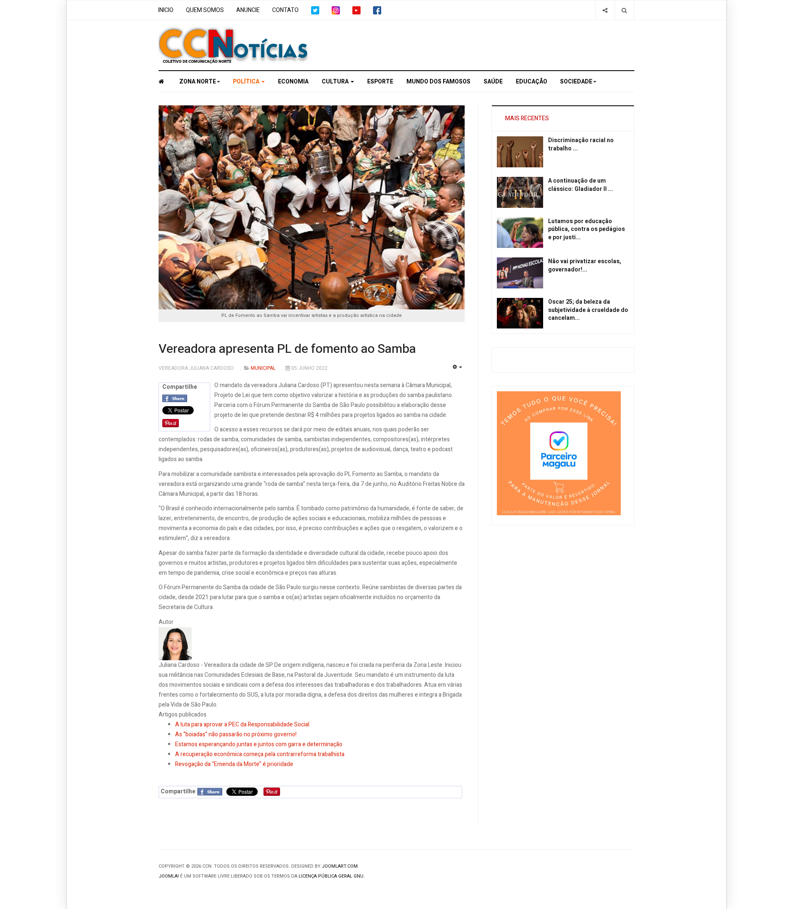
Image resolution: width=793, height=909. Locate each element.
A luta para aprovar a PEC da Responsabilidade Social (242, 724)
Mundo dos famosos (438, 81)
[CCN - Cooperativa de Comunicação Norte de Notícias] (166, 81)
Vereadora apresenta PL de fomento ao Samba (287, 349)
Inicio (165, 10)
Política (247, 81)
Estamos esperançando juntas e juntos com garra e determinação (258, 744)
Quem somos (205, 10)
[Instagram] (335, 10)
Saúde (493, 81)
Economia (293, 81)
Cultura (336, 81)
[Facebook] (377, 10)
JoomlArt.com (340, 866)
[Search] (624, 10)
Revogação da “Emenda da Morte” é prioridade (234, 764)
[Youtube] (356, 10)
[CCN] (234, 45)
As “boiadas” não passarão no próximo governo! (236, 734)
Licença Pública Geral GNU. (332, 876)
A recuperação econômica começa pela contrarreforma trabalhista (259, 754)
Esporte (380, 81)
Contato (285, 10)
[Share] (605, 10)
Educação (531, 81)
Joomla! (169, 876)
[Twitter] (315, 10)
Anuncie (248, 10)
